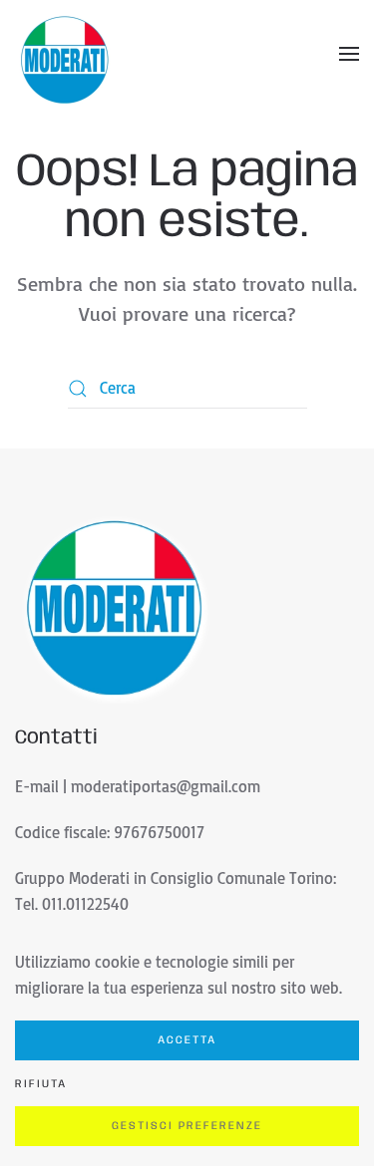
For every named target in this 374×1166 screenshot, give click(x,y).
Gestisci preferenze (187, 1126)
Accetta (187, 1040)
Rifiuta (41, 1084)
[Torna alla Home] (65, 54)
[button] (349, 54)
